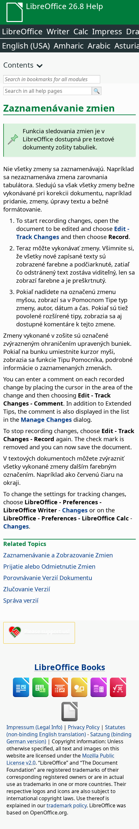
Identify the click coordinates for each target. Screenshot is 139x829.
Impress (107, 31)
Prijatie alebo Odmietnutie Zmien (49, 566)
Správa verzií (20, 600)
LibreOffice (22, 31)
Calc (80, 31)
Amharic (69, 45)
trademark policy (67, 805)
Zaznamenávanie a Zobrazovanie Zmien (58, 555)
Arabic (99, 45)
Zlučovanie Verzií (26, 589)
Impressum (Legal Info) (34, 727)
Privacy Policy (84, 727)
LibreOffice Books (69, 666)
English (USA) (26, 45)
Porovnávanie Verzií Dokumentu (47, 577)
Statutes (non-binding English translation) (65, 731)
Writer (58, 31)
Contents (18, 65)
